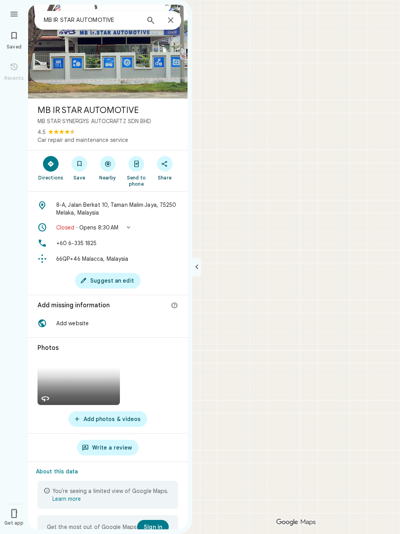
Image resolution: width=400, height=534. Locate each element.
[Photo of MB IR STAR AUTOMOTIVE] (108, 52)
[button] (108, 227)
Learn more (66, 498)
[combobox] (92, 20)
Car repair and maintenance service (83, 139)
